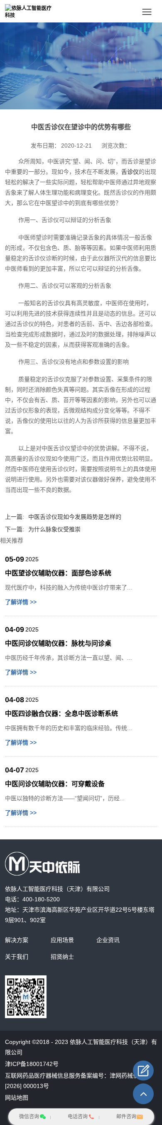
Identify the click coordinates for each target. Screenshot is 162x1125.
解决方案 (16, 940)
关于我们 (16, 956)
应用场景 (62, 940)
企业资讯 (108, 940)
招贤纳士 (62, 956)
